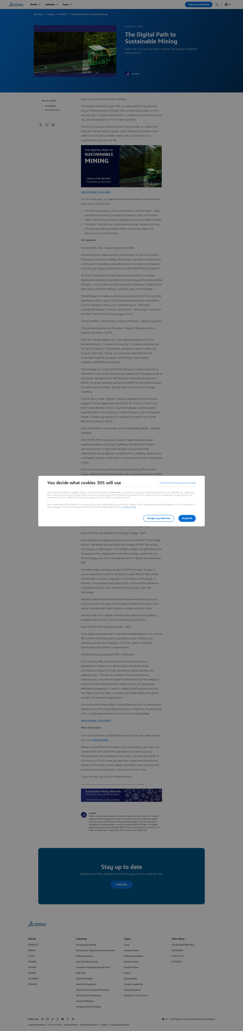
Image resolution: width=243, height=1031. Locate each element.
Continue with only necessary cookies (178, 483)
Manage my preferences (158, 518)
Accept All (187, 518)
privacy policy (129, 507)
